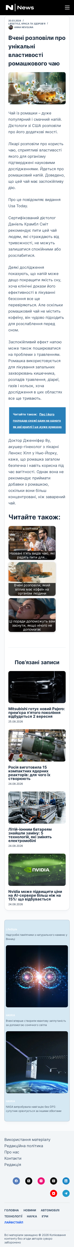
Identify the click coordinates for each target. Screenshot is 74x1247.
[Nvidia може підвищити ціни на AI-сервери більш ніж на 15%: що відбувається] (36, 870)
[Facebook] (16, 1181)
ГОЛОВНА (11, 1210)
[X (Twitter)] (28, 1181)
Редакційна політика (23, 1146)
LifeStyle (14, 23)
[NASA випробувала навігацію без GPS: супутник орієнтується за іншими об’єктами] (37, 1062)
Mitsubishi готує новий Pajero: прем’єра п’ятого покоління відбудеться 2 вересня (36, 713)
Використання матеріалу (27, 1139)
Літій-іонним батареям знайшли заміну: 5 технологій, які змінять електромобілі (30, 835)
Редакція (12, 1164)
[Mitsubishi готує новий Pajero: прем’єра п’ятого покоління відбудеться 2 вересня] (36, 687)
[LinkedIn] (66, 1181)
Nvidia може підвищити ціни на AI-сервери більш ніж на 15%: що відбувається (35, 895)
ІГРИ (45, 1216)
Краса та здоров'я (33, 23)
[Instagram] (41, 1181)
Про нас (11, 1152)
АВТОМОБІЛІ (50, 1210)
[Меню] (67, 7)
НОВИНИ (30, 1210)
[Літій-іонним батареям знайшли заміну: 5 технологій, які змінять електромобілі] (36, 808)
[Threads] (53, 1181)
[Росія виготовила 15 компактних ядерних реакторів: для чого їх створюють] (36, 745)
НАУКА (10, 1015)
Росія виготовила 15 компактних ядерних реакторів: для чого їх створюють (29, 773)
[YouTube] (53, 1193)
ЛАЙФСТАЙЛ (13, 1222)
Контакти (12, 1158)
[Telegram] (66, 1193)
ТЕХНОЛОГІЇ (13, 1216)
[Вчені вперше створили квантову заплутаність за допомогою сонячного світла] (37, 976)
